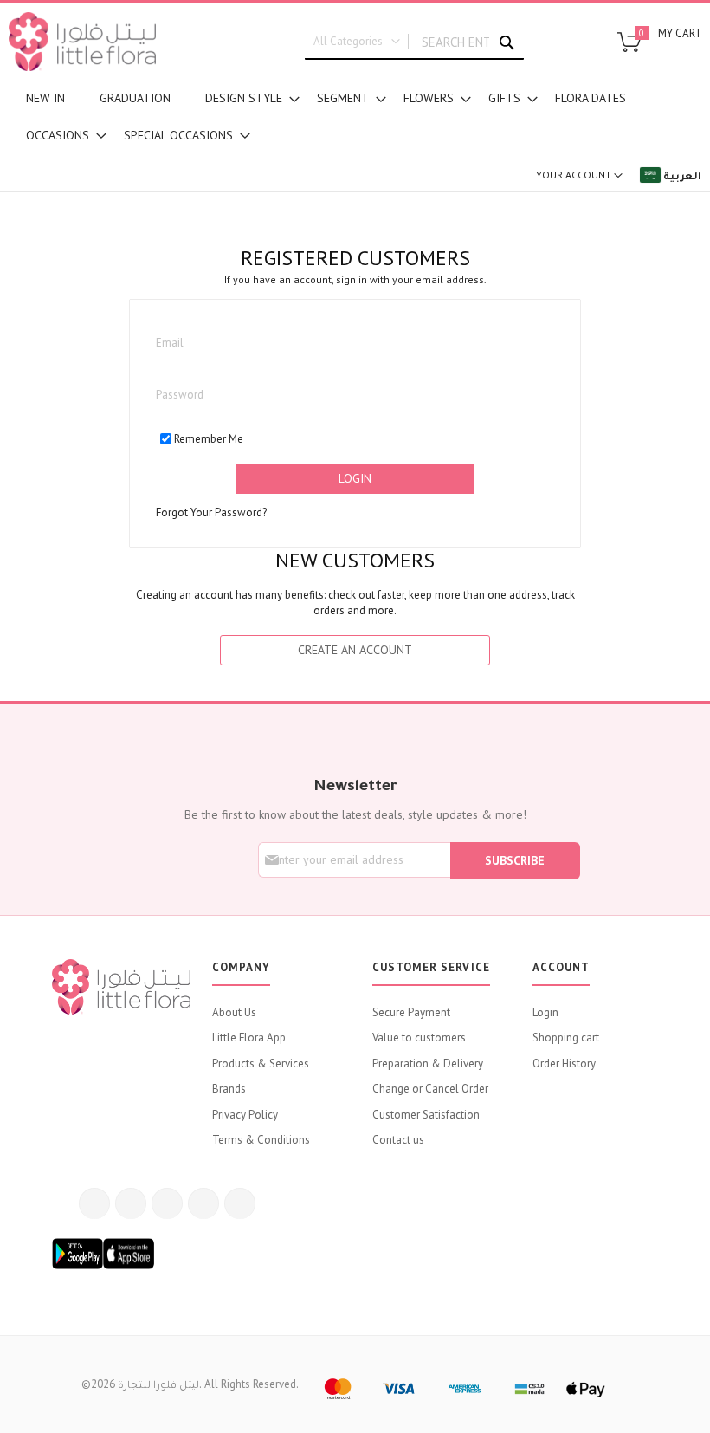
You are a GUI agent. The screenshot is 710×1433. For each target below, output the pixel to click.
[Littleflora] (82, 41)
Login (545, 1012)
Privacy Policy (245, 1114)
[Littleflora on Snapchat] (239, 1203)
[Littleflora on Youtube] (203, 1203)
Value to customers (419, 1037)
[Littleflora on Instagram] (167, 1203)
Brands (229, 1088)
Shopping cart (565, 1037)
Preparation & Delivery (427, 1063)
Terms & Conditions (261, 1139)
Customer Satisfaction (426, 1114)
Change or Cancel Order (430, 1088)
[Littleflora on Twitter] (130, 1203)
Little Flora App (249, 1037)
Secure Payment (411, 1012)
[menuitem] (45, 98)
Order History (564, 1063)
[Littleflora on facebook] (94, 1203)
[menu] (355, 117)
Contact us (398, 1139)
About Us (234, 1012)
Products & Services (260, 1063)
